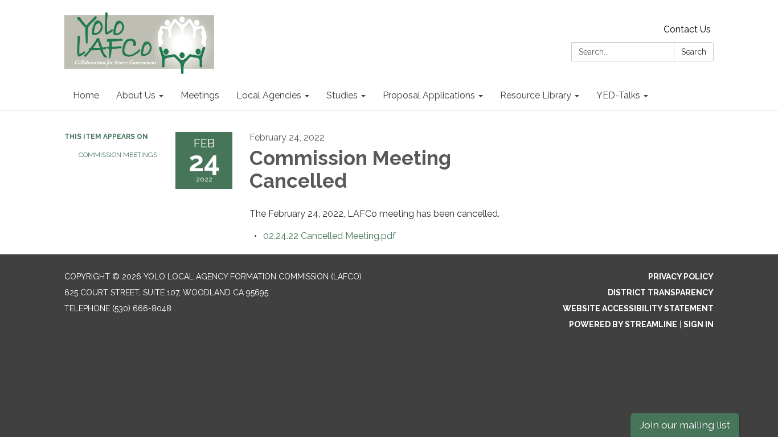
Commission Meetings (118, 155)
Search (693, 51)
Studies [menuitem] (342, 95)
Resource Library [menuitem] (535, 95)
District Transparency (661, 292)
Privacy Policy (681, 276)
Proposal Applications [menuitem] (429, 95)
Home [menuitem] (86, 95)
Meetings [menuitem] (200, 95)
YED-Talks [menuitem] (618, 95)
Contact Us (687, 29)
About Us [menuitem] (135, 95)
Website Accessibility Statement (638, 308)
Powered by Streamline (623, 324)
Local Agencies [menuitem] (268, 95)
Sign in (698, 324)
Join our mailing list (685, 425)
